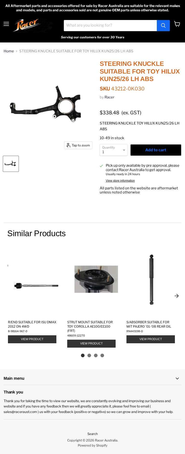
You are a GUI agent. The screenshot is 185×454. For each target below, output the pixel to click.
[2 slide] (89, 355)
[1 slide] (83, 355)
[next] (176, 296)
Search (92, 434)
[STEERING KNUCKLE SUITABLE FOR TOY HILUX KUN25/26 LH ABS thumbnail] (11, 164)
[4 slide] (102, 355)
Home (9, 51)
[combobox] (110, 25)
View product (32, 339)
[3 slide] (96, 355)
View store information (120, 180)
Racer (109, 97)
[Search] (163, 25)
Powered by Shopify (92, 445)
